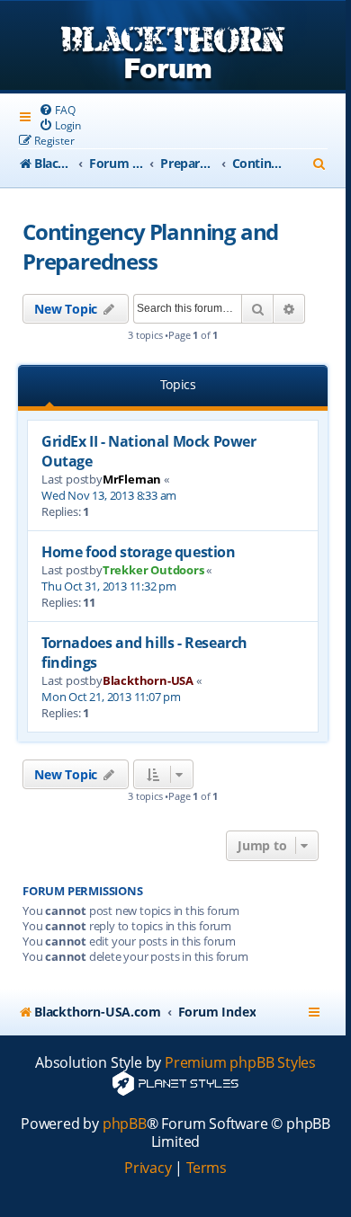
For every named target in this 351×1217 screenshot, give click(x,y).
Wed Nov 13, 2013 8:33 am (108, 495)
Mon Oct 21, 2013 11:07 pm (111, 696)
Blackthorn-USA (148, 680)
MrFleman (132, 479)
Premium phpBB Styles (240, 1062)
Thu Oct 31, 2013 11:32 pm (108, 586)
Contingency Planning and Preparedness (150, 246)
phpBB (125, 1124)
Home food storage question (138, 552)
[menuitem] (57, 110)
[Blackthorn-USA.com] (173, 47)
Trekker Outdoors (153, 570)
